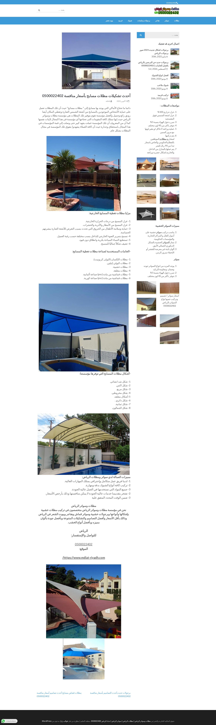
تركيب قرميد (163, 95)
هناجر (157, 20)
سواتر (167, 20)
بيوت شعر (109, 20)
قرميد (120, 20)
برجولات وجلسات (143, 20)
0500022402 (171, 3)
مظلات (176, 20)
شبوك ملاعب (162, 85)
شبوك (130, 20)
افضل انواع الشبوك (160, 75)
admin (108, 101)
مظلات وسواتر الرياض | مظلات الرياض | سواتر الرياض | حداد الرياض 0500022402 (121, 721)
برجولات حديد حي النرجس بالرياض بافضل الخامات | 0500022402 (153, 64)
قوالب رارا (64, 721)
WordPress (47, 721)
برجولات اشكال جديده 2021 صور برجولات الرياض (154, 51)
